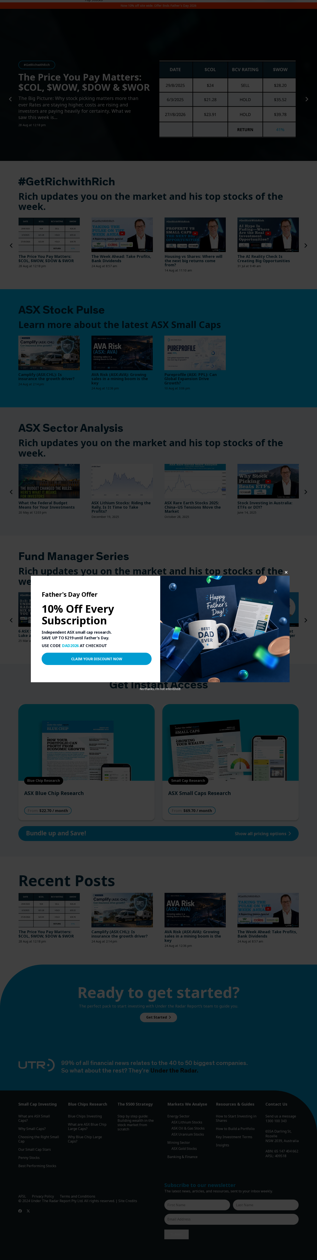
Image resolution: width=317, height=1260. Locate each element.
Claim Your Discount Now (96, 658)
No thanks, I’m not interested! (160, 689)
